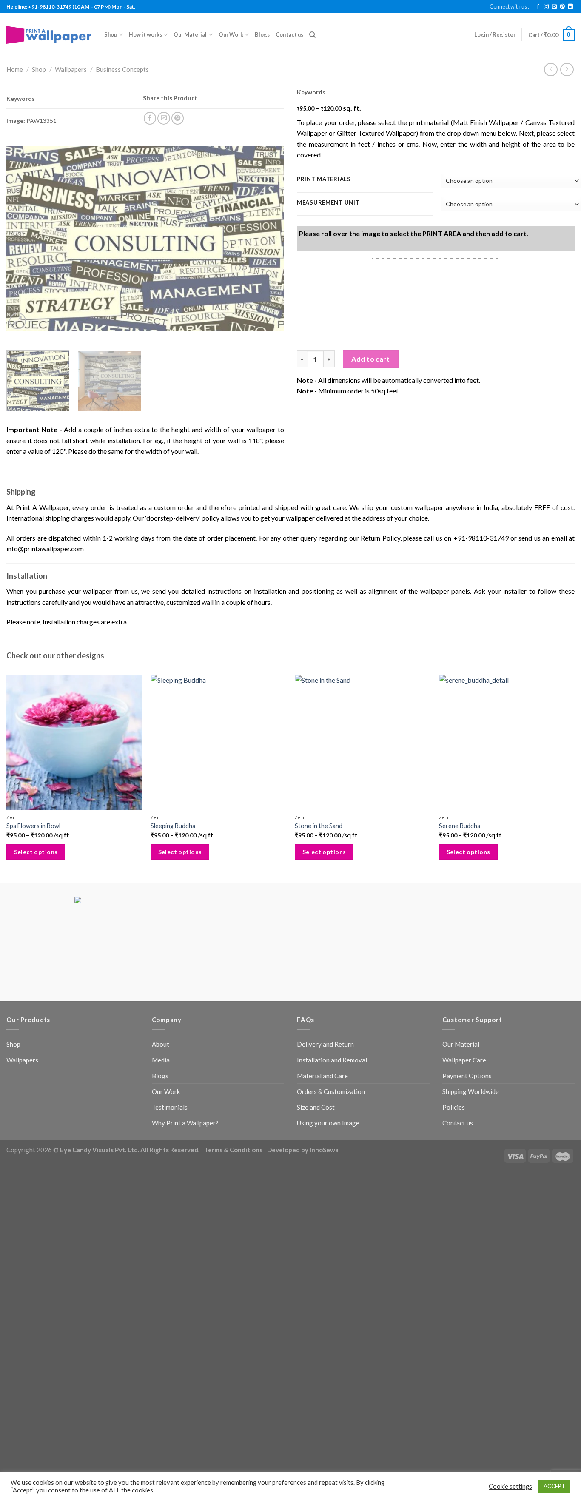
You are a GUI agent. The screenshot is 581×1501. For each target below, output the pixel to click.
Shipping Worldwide (470, 1091)
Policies (453, 1107)
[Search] (312, 35)
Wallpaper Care (464, 1060)
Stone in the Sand (318, 825)
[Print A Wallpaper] (48, 34)
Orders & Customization (331, 1091)
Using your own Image (328, 1123)
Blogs (262, 34)
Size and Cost (316, 1107)
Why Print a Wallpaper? (185, 1123)
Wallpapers (71, 69)
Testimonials (170, 1107)
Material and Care (322, 1075)
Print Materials (324, 179)
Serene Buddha (459, 825)
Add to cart (370, 359)
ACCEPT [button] (554, 1486)
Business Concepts (122, 69)
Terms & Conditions (233, 1150)
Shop (110, 34)
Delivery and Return (325, 1044)
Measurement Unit (328, 203)
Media (161, 1060)
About (160, 1044)
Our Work (231, 34)
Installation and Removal (332, 1060)
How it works (145, 34)
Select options (36, 851)
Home (14, 69)
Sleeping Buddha (173, 825)
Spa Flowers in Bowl (33, 825)
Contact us (289, 34)
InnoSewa (324, 1150)
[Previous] (22, 238)
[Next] (268, 238)
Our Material (190, 34)
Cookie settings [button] (510, 1486)
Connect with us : (509, 6)
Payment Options (467, 1075)
